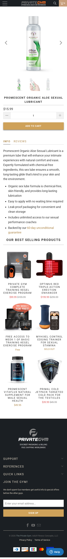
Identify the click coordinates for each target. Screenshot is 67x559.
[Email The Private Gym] (39, 526)
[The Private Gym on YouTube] (33, 526)
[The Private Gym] (33, 3)
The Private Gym (23, 535)
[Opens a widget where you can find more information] (55, 552)
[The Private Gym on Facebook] (27, 526)
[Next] (60, 42)
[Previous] (6, 42)
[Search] (55, 3)
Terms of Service (42, 540)
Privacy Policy (25, 540)
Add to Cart (32, 552)
